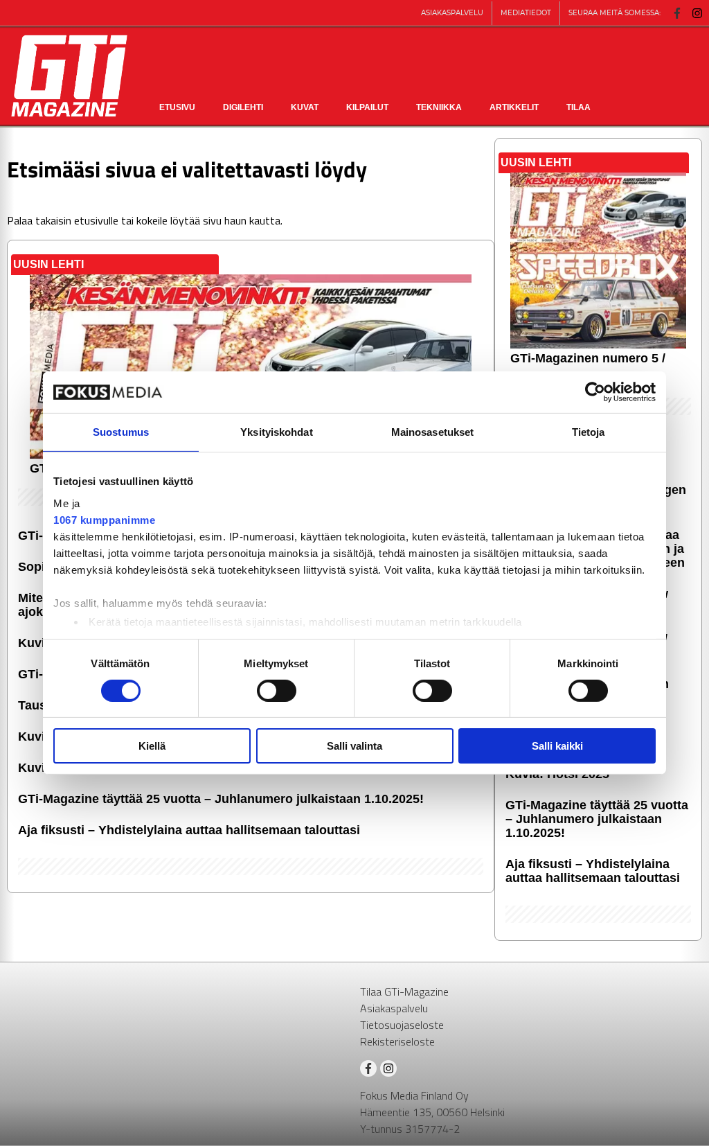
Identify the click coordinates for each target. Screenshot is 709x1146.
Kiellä (151, 746)
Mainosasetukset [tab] (432, 432)
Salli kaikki (557, 746)
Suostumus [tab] (121, 432)
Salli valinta (354, 746)
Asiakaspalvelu (394, 1008)
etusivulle (96, 220)
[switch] (276, 691)
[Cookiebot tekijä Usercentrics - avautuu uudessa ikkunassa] (595, 392)
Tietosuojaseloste (402, 1025)
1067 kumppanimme (104, 519)
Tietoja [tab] (588, 432)
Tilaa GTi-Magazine (404, 991)
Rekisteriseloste (397, 1041)
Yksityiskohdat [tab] (276, 432)
